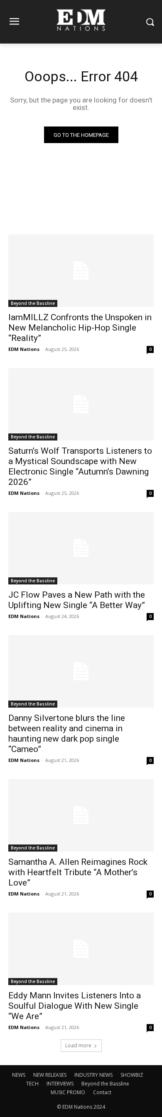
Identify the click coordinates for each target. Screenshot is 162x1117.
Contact (102, 1092)
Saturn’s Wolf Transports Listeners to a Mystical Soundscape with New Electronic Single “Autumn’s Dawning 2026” (80, 466)
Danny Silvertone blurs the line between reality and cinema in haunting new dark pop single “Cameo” (66, 733)
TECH (32, 1083)
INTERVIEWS (60, 1083)
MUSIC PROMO (68, 1092)
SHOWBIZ (131, 1074)
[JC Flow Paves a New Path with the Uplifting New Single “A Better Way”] (81, 548)
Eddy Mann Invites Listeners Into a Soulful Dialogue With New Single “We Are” (74, 1005)
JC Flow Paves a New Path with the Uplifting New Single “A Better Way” (76, 600)
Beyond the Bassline (33, 303)
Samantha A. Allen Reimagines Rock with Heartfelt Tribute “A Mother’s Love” (77, 872)
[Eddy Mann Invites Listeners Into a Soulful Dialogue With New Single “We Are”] (81, 949)
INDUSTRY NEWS (93, 1074)
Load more (78, 1045)
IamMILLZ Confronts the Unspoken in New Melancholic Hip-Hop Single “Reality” (80, 327)
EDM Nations (23, 349)
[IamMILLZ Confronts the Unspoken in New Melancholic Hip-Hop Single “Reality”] (81, 270)
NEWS (18, 1074)
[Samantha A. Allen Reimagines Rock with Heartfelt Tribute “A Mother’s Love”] (81, 815)
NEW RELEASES (49, 1074)
